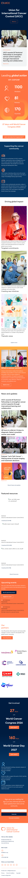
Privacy (2, 873)
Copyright (18, 873)
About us (14, 21)
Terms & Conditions (10, 873)
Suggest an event (7, 596)
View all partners (7, 637)
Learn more (13, 727)
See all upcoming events (9, 592)
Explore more (6, 384)
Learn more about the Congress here (13, 137)
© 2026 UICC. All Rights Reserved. (8, 870)
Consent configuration (6, 875)
